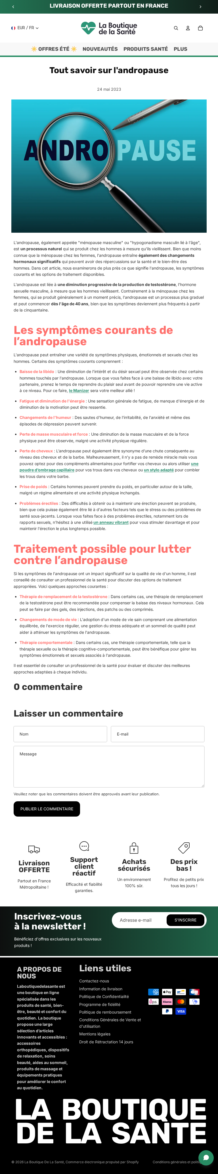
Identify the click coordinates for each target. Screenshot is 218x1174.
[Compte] (188, 28)
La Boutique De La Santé (44, 1162)
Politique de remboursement (105, 1012)
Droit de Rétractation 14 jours (106, 1041)
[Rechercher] (176, 28)
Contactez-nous (94, 980)
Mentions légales (94, 1033)
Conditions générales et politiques (180, 1162)
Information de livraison (100, 988)
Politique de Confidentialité (104, 996)
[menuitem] (180, 49)
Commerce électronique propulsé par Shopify (102, 1162)
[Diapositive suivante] (200, 7)
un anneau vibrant (111, 522)
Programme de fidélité (99, 1004)
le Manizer (79, 390)
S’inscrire (185, 919)
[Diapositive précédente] (13, 7)
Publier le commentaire (46, 808)
